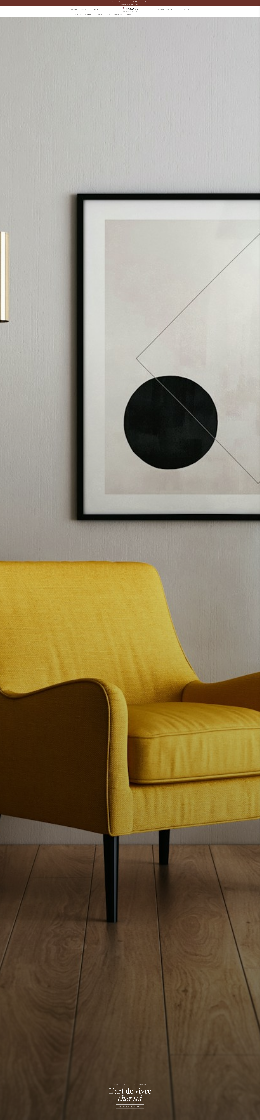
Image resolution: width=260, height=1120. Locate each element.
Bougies (99, 14)
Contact (169, 9)
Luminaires (89, 14)
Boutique (95, 9)
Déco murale (118, 14)
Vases (108, 14)
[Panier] (189, 9)
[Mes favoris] (185, 9)
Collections (73, 9)
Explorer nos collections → (130, 1106)
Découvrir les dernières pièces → (130, 4)
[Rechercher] (177, 9)
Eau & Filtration (76, 14)
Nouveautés (84, 9)
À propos (161, 9)
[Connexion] (181, 9)
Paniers (129, 14)
